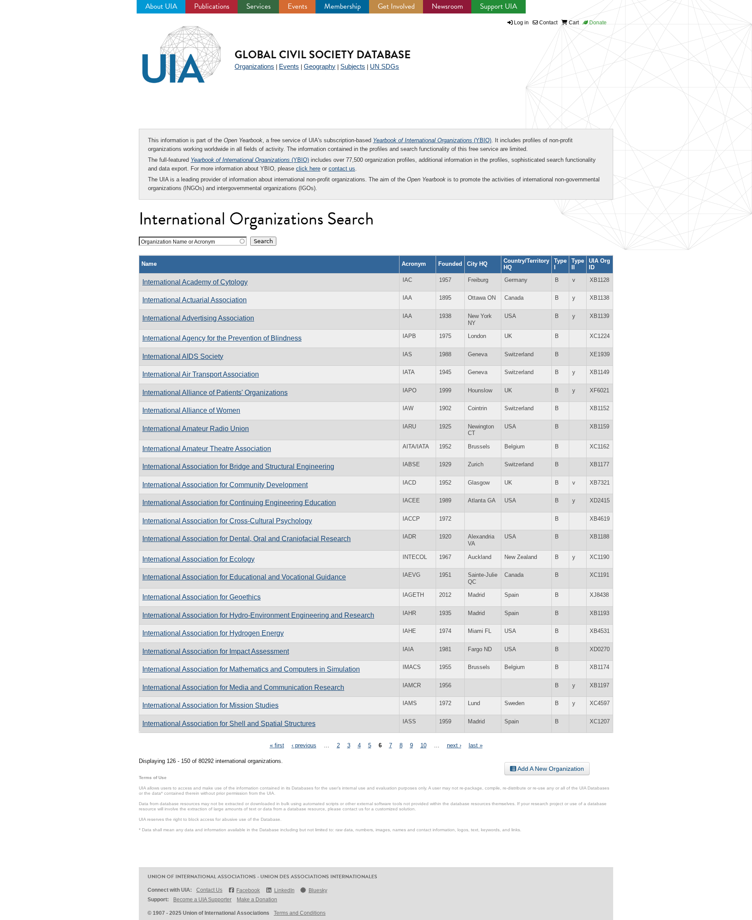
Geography (320, 66)
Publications (211, 6)
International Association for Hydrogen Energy (213, 633)
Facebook (248, 890)
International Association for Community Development (225, 484)
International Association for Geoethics (201, 597)
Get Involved (396, 6)
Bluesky (318, 890)
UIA (171, 50)
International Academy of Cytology (195, 282)
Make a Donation (257, 900)
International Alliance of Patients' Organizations (215, 392)
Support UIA (498, 6)
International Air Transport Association (200, 374)
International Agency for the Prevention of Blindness (222, 338)
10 (423, 745)
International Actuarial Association (194, 300)
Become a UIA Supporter (202, 900)
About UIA (161, 6)
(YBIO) (432, 140)
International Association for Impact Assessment (215, 651)
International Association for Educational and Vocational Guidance (244, 577)
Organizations (254, 66)
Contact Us (209, 890)
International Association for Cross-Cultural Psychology (227, 521)
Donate (597, 23)
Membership (342, 6)
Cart (573, 23)
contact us (342, 168)
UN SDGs (384, 66)
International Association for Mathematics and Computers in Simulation (251, 669)
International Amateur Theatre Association (206, 448)
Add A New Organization (550, 768)
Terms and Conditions (300, 913)
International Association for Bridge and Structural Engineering (238, 466)
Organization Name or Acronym (178, 241)
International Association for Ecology (198, 559)
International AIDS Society (182, 356)
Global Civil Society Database (323, 55)
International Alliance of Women (191, 410)
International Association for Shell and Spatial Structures (229, 723)
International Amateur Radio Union (195, 428)
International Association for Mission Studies (210, 705)
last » (476, 745)
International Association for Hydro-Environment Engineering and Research (258, 615)
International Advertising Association (198, 318)
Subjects (352, 66)
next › (454, 745)
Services (258, 6)
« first (277, 745)
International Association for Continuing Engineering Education (239, 502)
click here (308, 168)
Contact (547, 23)
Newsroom (447, 6)
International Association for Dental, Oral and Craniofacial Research (246, 538)
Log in (521, 23)
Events (297, 6)
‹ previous (304, 745)
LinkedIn (284, 890)
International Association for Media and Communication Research (243, 687)
